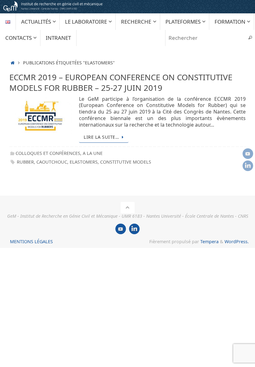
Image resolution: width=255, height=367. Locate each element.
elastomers (84, 162)
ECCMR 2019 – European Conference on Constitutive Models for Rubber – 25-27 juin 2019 (120, 82)
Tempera (209, 241)
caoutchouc (51, 162)
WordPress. (237, 241)
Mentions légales (31, 241)
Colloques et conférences (48, 153)
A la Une (93, 153)
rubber (25, 162)
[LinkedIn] (248, 165)
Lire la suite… (101, 137)
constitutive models (125, 162)
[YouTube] (248, 153)
